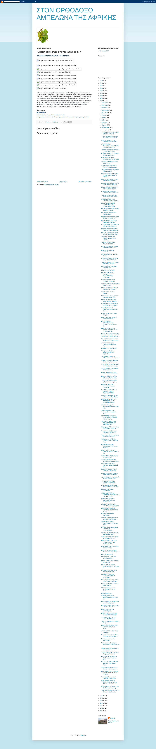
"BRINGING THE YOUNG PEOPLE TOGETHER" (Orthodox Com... (108, 423)
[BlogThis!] (64, 122)
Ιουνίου (104, 117)
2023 (101, 88)
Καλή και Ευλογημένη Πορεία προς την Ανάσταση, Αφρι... (109, 233)
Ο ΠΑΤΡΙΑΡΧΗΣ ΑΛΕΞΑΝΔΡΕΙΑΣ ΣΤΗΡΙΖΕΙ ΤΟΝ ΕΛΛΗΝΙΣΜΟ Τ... (109, 145)
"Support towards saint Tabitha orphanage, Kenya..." (110, 263)
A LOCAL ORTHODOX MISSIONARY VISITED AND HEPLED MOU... (110, 494)
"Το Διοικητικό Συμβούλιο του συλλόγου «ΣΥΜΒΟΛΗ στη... (110, 339)
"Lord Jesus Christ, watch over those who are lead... (110, 435)
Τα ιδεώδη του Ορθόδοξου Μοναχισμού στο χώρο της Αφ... (109, 440)
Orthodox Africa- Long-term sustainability (109, 267)
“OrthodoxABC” (104, 51)
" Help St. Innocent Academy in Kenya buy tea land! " (110, 653)
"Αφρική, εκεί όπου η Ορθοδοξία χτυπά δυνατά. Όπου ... (109, 309)
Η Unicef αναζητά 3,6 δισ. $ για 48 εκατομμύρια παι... (110, 154)
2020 (101, 95)
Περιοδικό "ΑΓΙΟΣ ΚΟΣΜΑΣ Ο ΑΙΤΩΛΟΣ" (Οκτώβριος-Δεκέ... (109, 663)
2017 (101, 695)
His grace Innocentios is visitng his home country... (110, 209)
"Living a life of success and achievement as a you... (109, 381)
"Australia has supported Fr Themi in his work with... (109, 166)
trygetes (112, 718)
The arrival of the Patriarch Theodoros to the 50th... (109, 431)
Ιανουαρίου (105, 130)
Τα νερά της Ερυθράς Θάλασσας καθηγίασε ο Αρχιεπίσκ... (108, 344)
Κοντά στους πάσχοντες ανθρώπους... (108, 639)
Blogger (83, 735)
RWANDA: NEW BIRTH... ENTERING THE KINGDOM (110, 504)
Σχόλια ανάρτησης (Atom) (51, 185)
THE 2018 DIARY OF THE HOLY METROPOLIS (108, 618)
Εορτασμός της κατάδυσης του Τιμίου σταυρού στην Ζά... (110, 183)
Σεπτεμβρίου (105, 110)
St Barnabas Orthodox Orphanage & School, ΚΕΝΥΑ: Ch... (108, 500)
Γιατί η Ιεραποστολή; (107, 554)
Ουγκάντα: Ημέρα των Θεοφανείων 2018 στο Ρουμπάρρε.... (108, 576)
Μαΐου (103, 120)
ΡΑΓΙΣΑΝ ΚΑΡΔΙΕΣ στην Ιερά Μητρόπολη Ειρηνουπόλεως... (109, 528)
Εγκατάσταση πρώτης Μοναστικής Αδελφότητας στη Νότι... (109, 446)
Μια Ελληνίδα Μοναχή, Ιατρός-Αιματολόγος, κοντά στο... (110, 580)
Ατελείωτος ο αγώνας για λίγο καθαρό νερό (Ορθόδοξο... (109, 396)
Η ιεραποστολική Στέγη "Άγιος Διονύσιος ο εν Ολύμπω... (109, 635)
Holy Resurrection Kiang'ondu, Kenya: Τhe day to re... (110, 217)
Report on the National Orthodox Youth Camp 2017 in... (110, 451)
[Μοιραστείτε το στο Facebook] (68, 122)
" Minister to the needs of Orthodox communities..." (109, 677)
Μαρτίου (104, 125)
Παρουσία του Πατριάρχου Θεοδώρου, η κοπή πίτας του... (109, 658)
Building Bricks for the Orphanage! (107, 514)
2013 (101, 705)
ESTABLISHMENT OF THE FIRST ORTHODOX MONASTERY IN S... (109, 401)
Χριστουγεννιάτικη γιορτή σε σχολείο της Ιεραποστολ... (109, 668)
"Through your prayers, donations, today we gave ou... (109, 597)
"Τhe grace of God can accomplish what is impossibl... (107, 352)
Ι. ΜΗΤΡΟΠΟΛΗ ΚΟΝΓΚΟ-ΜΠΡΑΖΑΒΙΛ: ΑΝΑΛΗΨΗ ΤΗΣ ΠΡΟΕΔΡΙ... (109, 417)
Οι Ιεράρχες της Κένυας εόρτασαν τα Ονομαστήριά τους (109, 465)
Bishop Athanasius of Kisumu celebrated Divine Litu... (109, 247)
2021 (101, 93)
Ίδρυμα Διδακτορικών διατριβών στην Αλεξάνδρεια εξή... (110, 406)
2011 (101, 710)
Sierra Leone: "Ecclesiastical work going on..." (109, 456)
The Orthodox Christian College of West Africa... (109, 481)
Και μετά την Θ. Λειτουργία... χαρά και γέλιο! (109, 213)
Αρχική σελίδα (63, 182)
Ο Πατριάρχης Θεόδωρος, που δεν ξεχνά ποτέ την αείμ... (110, 687)
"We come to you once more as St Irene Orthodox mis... (110, 691)
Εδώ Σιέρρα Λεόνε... (106, 593)
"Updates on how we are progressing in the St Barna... (108, 589)
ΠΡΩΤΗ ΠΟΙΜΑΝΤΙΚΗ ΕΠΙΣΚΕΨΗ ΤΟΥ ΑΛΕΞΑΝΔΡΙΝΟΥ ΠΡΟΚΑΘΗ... (107, 275)
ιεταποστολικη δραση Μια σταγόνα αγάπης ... (108, 557)
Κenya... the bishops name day (110, 334)
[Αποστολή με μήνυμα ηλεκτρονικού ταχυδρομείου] (62, 122)
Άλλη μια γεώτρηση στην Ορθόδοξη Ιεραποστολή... (109, 140)
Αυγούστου (105, 112)
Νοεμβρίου (105, 105)
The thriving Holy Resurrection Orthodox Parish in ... (110, 132)
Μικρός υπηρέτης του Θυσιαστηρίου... (107, 610)
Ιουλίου (104, 115)
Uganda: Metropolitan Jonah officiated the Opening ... (109, 180)
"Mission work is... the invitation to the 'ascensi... (110, 284)
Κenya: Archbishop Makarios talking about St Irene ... (109, 288)
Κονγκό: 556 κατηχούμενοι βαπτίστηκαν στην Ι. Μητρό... (110, 551)
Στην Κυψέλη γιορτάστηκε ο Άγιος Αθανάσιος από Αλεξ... (110, 485)
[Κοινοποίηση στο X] (66, 122)
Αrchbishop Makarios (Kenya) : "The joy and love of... (110, 150)
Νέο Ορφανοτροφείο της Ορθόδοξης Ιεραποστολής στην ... (109, 509)
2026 (101, 81)
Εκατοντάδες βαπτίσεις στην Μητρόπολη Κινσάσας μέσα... (109, 627)
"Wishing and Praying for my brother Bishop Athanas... (109, 518)
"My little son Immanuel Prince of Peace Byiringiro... (110, 533)
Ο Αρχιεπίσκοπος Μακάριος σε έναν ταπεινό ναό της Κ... (110, 225)
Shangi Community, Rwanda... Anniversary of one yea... (110, 361)
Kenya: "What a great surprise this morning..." (109, 561)
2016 (101, 698)
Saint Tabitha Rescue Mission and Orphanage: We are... (109, 365)
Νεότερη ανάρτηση (42, 182)
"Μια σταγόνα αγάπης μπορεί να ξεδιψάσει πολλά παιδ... (109, 136)
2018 (101, 100)
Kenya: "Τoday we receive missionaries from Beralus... (110, 373)
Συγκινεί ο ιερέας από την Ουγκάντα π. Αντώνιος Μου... (110, 460)
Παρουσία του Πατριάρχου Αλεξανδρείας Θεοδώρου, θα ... (110, 644)
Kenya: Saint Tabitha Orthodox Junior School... (110, 584)
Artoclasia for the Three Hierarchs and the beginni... (110, 199)
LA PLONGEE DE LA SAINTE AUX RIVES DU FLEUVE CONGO (109, 673)
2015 (101, 700)
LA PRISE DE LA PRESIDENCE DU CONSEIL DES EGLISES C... (109, 324)
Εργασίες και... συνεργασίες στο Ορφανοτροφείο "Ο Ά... (110, 296)
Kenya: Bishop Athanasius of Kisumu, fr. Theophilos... (109, 187)
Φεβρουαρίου (106, 127)
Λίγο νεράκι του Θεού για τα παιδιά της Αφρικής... (109, 571)
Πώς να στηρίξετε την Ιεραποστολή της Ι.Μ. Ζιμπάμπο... (108, 386)
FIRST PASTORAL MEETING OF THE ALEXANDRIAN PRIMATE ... (109, 175)
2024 (101, 86)
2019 (101, 98)
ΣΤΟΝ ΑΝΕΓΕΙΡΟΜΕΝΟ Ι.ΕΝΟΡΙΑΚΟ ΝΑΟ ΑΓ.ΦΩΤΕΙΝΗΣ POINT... (108, 204)
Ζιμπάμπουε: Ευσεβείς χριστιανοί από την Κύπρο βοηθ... (109, 523)
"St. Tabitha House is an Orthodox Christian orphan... (110, 357)
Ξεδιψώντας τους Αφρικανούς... (110, 336)
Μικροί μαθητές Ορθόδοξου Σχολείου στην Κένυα (109, 221)
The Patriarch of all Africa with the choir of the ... (109, 369)
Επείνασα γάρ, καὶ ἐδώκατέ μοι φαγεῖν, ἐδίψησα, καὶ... (110, 602)
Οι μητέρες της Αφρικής (108, 270)
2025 (101, 83)
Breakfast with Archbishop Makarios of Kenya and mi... (110, 191)
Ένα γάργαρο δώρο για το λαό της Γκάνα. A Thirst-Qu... (110, 427)
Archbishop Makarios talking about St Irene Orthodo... (109, 259)
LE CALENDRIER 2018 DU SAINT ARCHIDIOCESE (109, 614)
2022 (101, 90)
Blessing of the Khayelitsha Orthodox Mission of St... (109, 377)
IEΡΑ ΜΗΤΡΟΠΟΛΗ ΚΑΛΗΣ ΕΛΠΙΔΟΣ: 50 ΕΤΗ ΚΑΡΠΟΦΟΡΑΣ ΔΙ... (109, 391)
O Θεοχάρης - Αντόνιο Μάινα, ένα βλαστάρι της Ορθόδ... (109, 304)
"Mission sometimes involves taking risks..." (109, 162)
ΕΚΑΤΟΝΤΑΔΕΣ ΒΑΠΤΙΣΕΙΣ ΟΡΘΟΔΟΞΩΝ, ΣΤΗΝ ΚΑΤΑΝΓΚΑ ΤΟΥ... (109, 542)
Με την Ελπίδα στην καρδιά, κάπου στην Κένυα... (109, 318)
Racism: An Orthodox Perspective (107, 489)
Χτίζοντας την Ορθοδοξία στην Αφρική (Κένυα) (110, 170)
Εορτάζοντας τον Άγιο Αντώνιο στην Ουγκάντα (110, 546)
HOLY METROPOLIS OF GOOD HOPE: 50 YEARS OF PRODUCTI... (109, 330)
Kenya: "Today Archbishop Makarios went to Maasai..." (110, 300)
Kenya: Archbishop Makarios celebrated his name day (109, 473)
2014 (101, 703)
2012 (101, 708)
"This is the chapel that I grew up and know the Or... (109, 537)
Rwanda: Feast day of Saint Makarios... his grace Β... (109, 469)
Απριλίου (104, 122)
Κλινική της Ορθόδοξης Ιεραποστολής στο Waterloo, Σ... (110, 566)
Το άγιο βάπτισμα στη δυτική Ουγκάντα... (109, 631)
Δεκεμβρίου (105, 103)
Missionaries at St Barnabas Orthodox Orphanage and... (110, 229)
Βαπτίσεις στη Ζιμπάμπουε (109, 348)
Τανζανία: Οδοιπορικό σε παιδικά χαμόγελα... (108, 243)
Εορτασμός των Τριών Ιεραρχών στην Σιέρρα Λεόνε (110, 158)
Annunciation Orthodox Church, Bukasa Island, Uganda (108, 238)
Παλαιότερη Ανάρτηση (85, 182)
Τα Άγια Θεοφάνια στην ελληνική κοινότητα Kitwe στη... (109, 412)
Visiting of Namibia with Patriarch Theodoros (108, 280)
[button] (41, 113)
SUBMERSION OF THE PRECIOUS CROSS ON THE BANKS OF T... (109, 682)
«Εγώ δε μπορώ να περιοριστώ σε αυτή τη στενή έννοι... (110, 477)
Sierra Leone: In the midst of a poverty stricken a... (110, 649)
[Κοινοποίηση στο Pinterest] (70, 122)
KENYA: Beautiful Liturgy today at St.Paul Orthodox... (110, 606)
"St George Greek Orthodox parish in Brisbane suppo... (109, 196)
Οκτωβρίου (105, 107)
